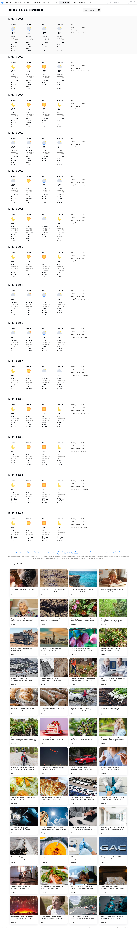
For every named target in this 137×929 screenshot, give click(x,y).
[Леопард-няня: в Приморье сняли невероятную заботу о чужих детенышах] (113, 613)
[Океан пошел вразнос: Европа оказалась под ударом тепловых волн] (83, 583)
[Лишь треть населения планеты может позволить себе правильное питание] (54, 880)
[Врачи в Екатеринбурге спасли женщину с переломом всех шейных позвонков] (113, 910)
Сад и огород (61, 554)
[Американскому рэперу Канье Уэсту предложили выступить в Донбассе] (24, 910)
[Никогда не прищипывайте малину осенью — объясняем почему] (113, 642)
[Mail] (2, 2)
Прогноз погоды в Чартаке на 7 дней (74, 552)
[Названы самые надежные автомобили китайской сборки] (83, 761)
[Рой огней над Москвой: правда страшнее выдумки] (54, 761)
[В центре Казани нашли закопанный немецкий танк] (54, 672)
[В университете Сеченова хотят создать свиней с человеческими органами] (54, 702)
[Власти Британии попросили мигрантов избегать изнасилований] (54, 642)
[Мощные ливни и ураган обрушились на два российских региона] (83, 702)
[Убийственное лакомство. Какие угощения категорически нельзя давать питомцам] (24, 583)
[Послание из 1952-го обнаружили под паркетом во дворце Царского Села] (54, 583)
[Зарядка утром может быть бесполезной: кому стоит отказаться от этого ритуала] (24, 880)
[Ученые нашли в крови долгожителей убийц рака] (24, 821)
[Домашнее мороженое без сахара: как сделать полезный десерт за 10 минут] (54, 910)
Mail (3, 927)
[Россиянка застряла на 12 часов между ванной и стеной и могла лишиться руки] (113, 791)
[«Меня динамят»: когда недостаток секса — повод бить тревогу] (113, 880)
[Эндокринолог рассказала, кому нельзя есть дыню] (24, 791)
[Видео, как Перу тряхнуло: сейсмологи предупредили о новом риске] (24, 851)
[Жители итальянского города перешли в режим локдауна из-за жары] (54, 821)
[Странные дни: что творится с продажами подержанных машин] (83, 791)
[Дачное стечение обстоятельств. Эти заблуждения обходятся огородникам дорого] (83, 672)
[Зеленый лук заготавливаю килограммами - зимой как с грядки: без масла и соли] (113, 702)
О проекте (66, 927)
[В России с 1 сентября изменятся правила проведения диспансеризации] (113, 672)
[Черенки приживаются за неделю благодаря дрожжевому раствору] (24, 732)
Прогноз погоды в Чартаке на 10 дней (103, 552)
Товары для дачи (74, 554)
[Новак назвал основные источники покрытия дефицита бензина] (83, 910)
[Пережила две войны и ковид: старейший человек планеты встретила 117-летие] (24, 613)
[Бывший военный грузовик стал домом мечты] (24, 642)
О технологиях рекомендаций (97, 927)
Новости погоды (124, 552)
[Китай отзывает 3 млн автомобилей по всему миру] (24, 672)
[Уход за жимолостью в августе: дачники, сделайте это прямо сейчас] (83, 732)
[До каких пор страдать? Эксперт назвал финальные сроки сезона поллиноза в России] (113, 732)
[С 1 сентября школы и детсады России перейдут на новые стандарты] (113, 583)
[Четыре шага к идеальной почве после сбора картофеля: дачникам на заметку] (54, 613)
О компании (9, 927)
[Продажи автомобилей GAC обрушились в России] (113, 851)
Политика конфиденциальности (79, 927)
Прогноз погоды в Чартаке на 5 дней (46, 552)
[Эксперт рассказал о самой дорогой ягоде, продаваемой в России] (83, 613)
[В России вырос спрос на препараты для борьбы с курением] (113, 761)
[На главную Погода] (8, 2)
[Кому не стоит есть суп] (54, 851)
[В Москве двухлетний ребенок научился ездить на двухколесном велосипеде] (24, 761)
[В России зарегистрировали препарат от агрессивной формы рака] (83, 851)
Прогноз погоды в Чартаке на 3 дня (19, 552)
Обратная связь (111, 927)
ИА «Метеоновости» (129, 927)
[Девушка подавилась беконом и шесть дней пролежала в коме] (113, 821)
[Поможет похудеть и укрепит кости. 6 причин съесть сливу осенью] (83, 642)
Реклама (16, 927)
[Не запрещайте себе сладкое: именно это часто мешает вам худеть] (54, 732)
